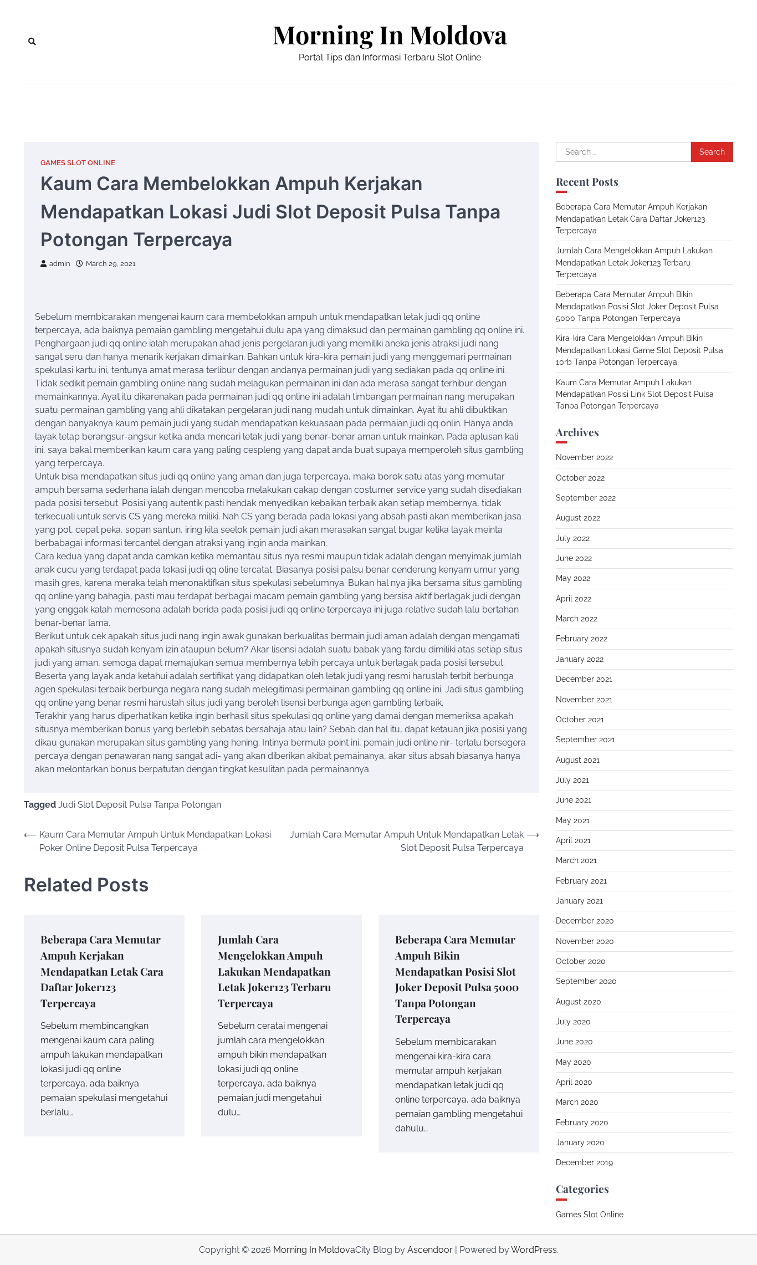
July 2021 (572, 780)
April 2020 (574, 1082)
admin (59, 263)
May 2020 (573, 1062)
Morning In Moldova (390, 34)
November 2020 (585, 941)
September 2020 (586, 981)
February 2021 (581, 880)
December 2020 (585, 920)
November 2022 (584, 457)
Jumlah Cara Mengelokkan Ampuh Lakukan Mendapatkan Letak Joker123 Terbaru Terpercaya (274, 970)
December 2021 (584, 679)
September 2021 (585, 739)
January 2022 (579, 659)
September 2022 (586, 497)
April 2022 (573, 598)
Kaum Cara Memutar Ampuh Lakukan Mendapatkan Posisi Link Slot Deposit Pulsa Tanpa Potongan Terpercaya (635, 394)
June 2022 (574, 558)
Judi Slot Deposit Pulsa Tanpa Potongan (139, 804)
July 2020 (573, 1021)
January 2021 (579, 900)
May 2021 (573, 820)
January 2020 (580, 1142)
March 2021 (576, 860)
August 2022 (578, 517)
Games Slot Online (77, 163)
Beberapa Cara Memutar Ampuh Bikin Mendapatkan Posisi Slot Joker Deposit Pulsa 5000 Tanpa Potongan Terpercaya (637, 306)
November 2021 (584, 699)
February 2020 (582, 1122)
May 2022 (573, 578)
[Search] (32, 41)
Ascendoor (430, 1249)
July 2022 (573, 538)
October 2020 (581, 961)
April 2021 (573, 840)
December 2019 (584, 1162)
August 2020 (578, 1001)
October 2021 (580, 719)
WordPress (534, 1249)
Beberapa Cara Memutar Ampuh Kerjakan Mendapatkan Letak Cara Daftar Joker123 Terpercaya (101, 970)
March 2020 (577, 1102)
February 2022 (581, 638)
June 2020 (574, 1041)
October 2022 (580, 477)
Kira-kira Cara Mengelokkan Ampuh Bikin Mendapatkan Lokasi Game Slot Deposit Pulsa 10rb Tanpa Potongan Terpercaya (639, 350)
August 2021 (578, 760)
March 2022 (576, 618)
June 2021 (573, 799)
